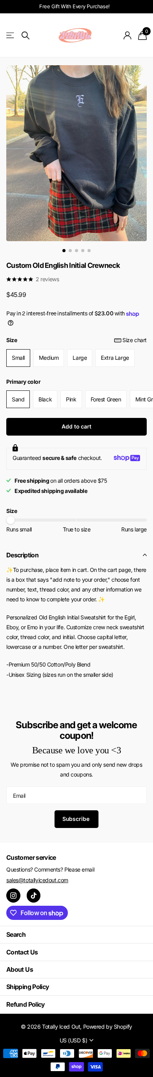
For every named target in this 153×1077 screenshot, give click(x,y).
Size (76, 340)
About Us (19, 969)
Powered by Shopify (107, 1026)
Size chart (134, 340)
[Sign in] (128, 35)
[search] (25, 35)
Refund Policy (25, 1004)
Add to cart (76, 426)
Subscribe (76, 818)
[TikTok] (34, 895)
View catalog (10, 35)
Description (22, 555)
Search (16, 934)
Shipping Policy (27, 987)
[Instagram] (13, 895)
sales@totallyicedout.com (37, 880)
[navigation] (64, 250)
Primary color (23, 381)
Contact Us (22, 952)
